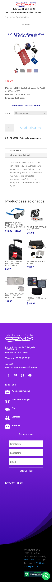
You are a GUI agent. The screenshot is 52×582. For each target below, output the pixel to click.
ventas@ (9, 364)
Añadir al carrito (30, 127)
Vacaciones (35, 138)
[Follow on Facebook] (8, 375)
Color (8, 113)
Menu (27, 25)
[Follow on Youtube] (30, 375)
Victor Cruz (29, 559)
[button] (34, 45)
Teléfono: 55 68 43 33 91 (24, 9)
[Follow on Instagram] (23, 375)
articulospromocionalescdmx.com (21, 367)
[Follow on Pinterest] (15, 375)
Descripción (15, 150)
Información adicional (20, 155)
